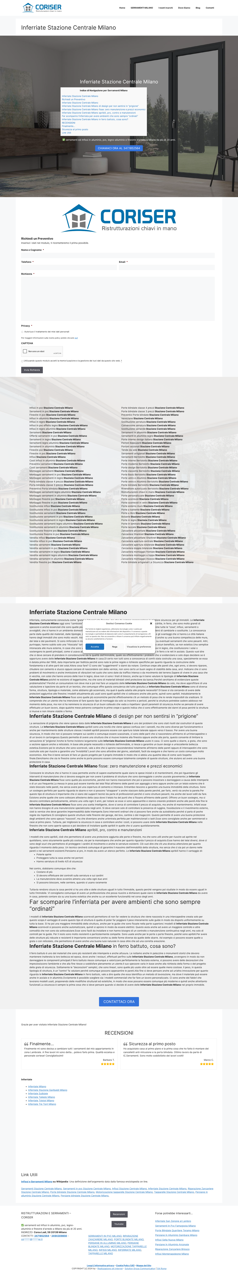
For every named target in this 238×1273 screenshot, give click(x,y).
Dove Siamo (184, 7)
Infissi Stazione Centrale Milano (129, 1188)
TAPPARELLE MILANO (100, 1253)
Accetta (95, 646)
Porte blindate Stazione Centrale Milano (72, 1192)
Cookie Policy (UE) (125, 1265)
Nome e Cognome (32, 250)
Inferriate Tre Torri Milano (42, 1104)
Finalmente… (68, 126)
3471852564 (41, 1235)
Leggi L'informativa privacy (100, 1265)
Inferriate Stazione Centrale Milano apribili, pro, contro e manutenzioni (99, 112)
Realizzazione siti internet (110, 1268)
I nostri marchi (166, 7)
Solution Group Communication (140, 1268)
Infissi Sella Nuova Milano (169, 1239)
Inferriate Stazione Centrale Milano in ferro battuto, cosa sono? (95, 119)
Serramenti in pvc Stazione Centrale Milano (87, 1188)
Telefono (27, 262)
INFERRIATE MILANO (129, 1250)
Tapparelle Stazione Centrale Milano (174, 1192)
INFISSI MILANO (108, 1250)
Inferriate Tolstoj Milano (41, 1100)
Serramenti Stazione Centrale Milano (41, 1188)
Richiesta (28, 274)
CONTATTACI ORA (119, 1002)
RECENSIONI (68, 122)
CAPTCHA (27, 343)
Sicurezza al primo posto (75, 129)
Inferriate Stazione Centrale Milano (80, 96)
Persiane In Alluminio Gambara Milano (176, 1235)
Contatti (210, 7)
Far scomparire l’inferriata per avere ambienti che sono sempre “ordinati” (100, 116)
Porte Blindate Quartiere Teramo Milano (177, 1230)
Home (122, 7)
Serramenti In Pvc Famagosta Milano (175, 1225)
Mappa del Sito (143, 1265)
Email (123, 262)
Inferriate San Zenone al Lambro (173, 1221)
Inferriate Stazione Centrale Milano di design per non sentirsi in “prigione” (100, 106)
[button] (151, 623)
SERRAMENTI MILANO (142, 7)
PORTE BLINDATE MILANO (129, 1239)
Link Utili (66, 132)
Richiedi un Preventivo (73, 99)
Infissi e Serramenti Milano (36, 1181)
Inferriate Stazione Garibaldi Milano (47, 1090)
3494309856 (59, 1235)
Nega (114, 646)
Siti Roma (161, 1268)
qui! (76, 338)
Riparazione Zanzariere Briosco (172, 1249)
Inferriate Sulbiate (38, 1093)
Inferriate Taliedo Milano (41, 1097)
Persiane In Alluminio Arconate (172, 1244)
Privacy (26, 325)
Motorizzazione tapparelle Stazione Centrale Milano (124, 1192)
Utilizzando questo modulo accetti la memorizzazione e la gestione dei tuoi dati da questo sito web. (73, 361)
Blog (198, 7)
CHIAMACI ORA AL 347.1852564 (119, 148)
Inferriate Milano (37, 1086)
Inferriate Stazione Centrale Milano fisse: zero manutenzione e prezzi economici (103, 109)
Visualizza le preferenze (139, 646)
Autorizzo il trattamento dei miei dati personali (46, 331)
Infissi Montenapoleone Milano (172, 1253)
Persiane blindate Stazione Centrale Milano (85, 1195)
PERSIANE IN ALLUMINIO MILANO (107, 1243)
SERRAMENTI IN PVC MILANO (104, 1236)
